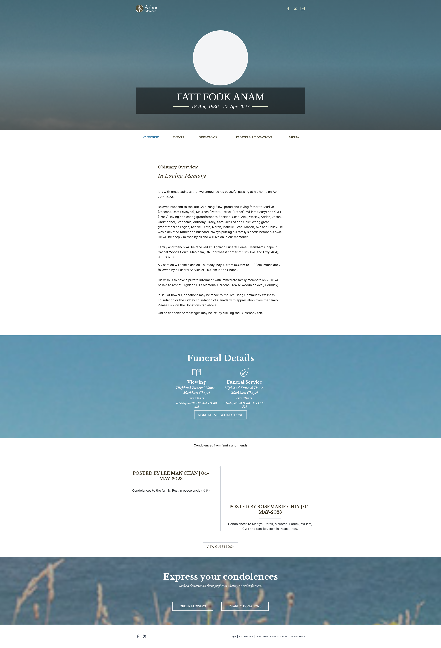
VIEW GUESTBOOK (220, 546)
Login (233, 636)
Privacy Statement (279, 636)
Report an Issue (297, 636)
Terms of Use (261, 636)
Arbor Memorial (246, 636)
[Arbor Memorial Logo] (147, 9)
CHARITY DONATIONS (245, 606)
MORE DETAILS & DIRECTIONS (220, 415)
